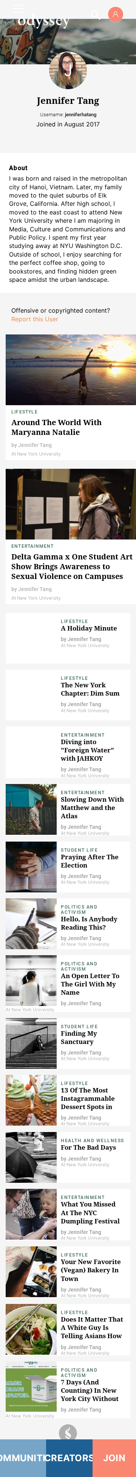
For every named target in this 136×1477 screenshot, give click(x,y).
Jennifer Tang (35, 445)
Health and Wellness (92, 1140)
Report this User (34, 319)
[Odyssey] (44, 21)
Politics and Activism (79, 909)
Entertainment (32, 546)
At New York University (36, 454)
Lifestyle (24, 412)
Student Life (79, 850)
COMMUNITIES (23, 1458)
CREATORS (69, 1458)
